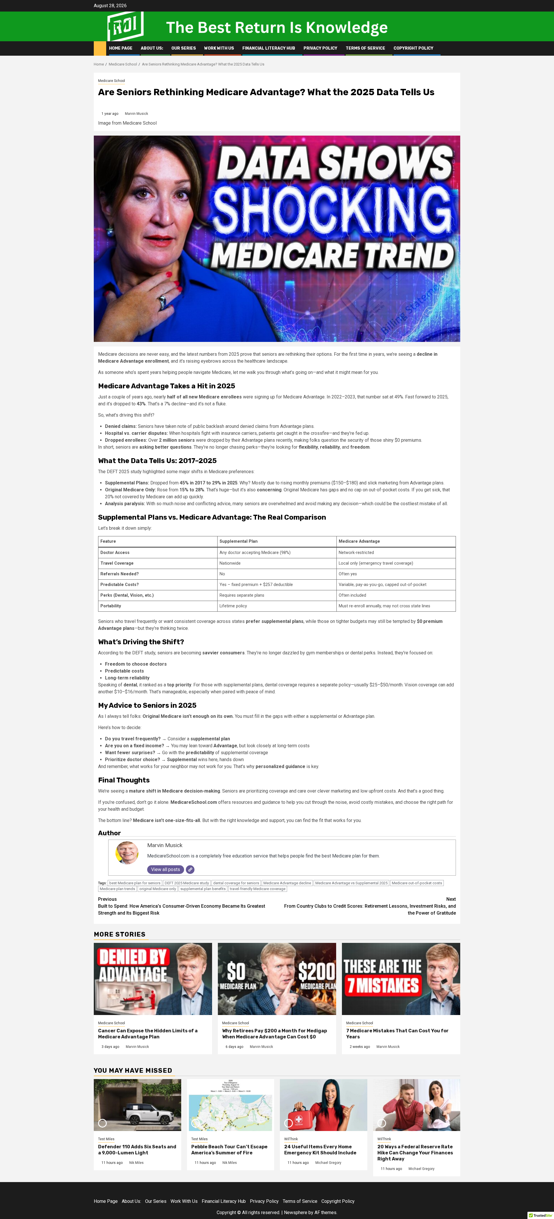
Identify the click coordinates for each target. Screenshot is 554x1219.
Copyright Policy (413, 48)
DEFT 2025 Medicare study (187, 883)
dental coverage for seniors (236, 883)
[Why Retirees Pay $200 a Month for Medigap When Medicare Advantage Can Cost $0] (277, 979)
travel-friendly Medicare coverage (257, 889)
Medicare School (111, 81)
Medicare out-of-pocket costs (417, 883)
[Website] (190, 869)
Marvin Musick (136, 114)
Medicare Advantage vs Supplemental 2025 (351, 883)
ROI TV (110, 26)
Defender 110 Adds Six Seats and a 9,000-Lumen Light (137, 1150)
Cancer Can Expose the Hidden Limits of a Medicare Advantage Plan (148, 1034)
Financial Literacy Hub (268, 48)
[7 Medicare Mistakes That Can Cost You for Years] (401, 979)
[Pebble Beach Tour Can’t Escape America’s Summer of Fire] (230, 1105)
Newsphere (295, 1212)
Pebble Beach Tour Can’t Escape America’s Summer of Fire (229, 1150)
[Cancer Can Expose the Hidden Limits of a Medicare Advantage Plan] (153, 979)
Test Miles (106, 1139)
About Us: (152, 48)
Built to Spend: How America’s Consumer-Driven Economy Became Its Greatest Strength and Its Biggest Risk (181, 906)
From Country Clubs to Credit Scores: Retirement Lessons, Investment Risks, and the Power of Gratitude (370, 906)
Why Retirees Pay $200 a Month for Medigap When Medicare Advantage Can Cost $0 (274, 1034)
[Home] (100, 48)
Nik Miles (136, 1163)
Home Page (120, 48)
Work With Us (219, 48)
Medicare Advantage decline (287, 883)
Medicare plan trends (117, 889)
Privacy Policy (320, 48)
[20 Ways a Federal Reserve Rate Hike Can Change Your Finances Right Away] (417, 1105)
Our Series (183, 48)
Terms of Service (365, 48)
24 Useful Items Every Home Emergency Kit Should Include (320, 1150)
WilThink (291, 1139)
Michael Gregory (328, 1163)
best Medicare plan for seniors (134, 883)
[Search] (456, 48)
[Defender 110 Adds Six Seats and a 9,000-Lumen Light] (137, 1105)
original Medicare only (157, 889)
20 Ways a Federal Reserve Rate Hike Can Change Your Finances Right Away (415, 1153)
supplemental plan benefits (203, 889)
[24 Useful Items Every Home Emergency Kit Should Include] (323, 1105)
